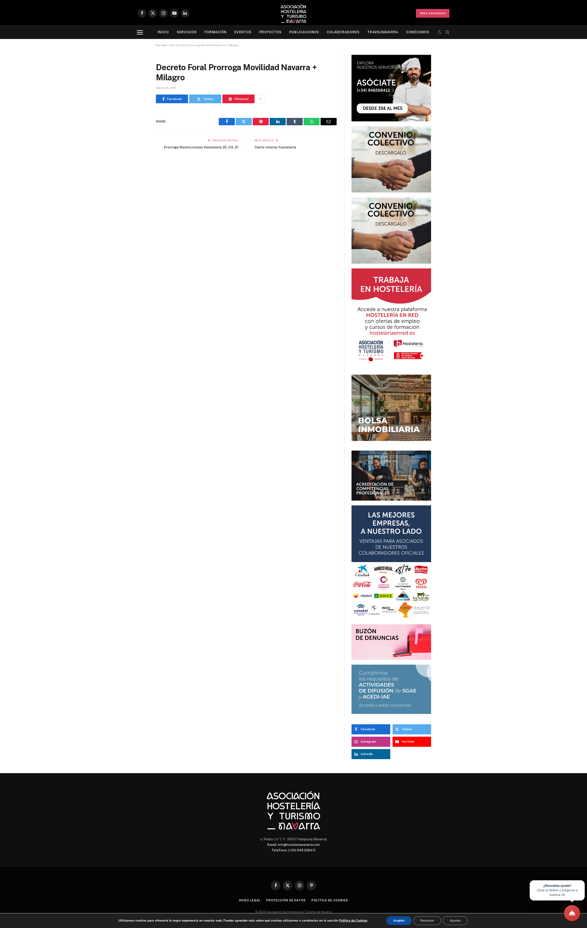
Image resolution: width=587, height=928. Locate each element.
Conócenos (417, 32)
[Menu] (140, 32)
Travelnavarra (382, 32)
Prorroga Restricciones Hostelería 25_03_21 (201, 147)
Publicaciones (304, 32)
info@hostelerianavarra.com (299, 845)
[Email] (139, 172)
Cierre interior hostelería (275, 147)
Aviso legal (249, 900)
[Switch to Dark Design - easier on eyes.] (440, 32)
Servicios (187, 32)
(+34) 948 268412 (302, 850)
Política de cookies (329, 900)
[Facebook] (139, 126)
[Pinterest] (139, 161)
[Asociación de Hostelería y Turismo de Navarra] (293, 13)
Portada (161, 45)
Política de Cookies (353, 920)
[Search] (447, 32)
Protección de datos (286, 900)
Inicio (163, 32)
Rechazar (427, 920)
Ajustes (455, 920)
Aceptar (399, 920)
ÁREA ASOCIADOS (433, 13)
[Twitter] (139, 137)
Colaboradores (343, 32)
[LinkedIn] (139, 149)
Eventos (243, 32)
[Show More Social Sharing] (260, 99)
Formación (216, 32)
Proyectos (270, 32)
